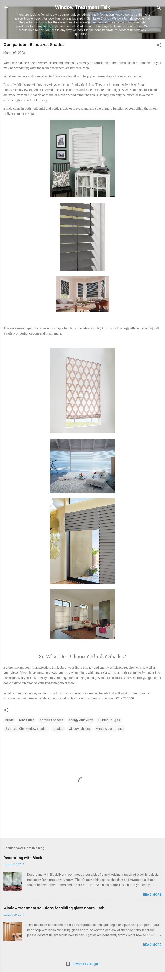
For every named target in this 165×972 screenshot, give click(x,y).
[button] (159, 45)
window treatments (110, 729)
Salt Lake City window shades (26, 729)
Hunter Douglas (109, 720)
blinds (9, 720)
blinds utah (26, 720)
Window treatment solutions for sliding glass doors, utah (53, 908)
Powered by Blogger (85, 964)
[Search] (159, 8)
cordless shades (51, 720)
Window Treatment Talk (82, 7)
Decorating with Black (22, 857)
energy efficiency (81, 720)
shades (58, 729)
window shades (80, 729)
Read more (152, 894)
